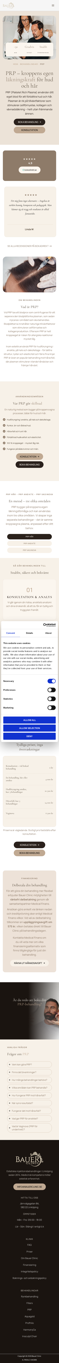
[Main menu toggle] (53, 5)
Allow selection (29, 728)
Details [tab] (29, 633)
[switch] (52, 690)
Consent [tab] (10, 633)
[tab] (29, 536)
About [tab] (48, 633)
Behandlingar (29, 64)
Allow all (29, 720)
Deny (29, 736)
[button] (29, 122)
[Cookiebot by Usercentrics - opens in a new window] (43, 625)
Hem (15, 64)
